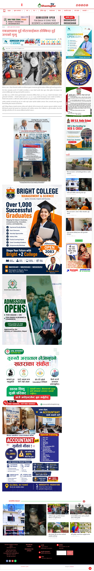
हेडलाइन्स (18, 27)
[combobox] (61, 553)
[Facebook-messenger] (10, 561)
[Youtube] (12, 561)
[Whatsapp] (87, 5)
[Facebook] (7, 561)
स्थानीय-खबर (67, 11)
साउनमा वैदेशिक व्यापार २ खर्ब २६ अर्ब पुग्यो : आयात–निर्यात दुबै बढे (80, 517)
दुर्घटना (9, 27)
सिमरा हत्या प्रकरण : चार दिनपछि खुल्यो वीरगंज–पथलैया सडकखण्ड (79, 173)
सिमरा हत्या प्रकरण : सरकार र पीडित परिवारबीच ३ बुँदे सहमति (78, 213)
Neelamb (72, 566)
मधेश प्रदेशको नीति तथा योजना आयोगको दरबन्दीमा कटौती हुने (57, 535)
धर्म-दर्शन (76, 11)
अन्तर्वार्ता (84, 11)
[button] (79, 240)
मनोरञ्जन (52, 11)
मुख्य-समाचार (17, 11)
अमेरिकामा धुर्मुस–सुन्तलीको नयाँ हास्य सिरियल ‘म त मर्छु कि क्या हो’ (57, 517)
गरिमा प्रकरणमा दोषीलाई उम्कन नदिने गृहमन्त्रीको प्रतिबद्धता (77, 233)
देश (34, 11)
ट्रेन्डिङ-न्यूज (43, 11)
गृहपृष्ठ (9, 11)
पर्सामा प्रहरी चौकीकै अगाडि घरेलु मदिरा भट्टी (76, 193)
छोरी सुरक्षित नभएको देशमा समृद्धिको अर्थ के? (80, 534)
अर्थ (27, 11)
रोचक (59, 11)
